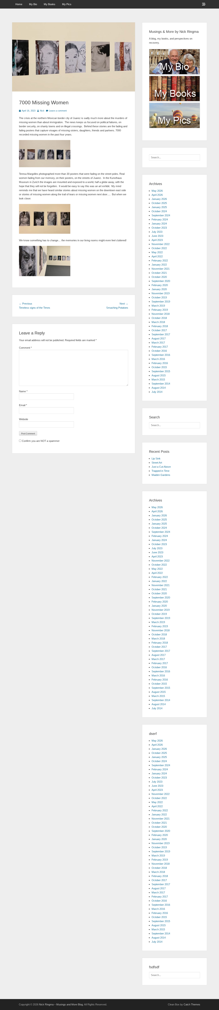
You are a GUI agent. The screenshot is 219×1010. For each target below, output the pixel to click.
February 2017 (160, 346)
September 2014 (161, 383)
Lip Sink (156, 458)
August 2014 (159, 387)
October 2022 (159, 248)
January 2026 (159, 198)
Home (18, 4)
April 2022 (157, 256)
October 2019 (159, 297)
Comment (25, 347)
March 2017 (158, 342)
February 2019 (160, 309)
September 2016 (161, 354)
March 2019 (158, 305)
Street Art (157, 462)
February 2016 (160, 363)
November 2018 (161, 313)
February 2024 (160, 219)
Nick (42, 110)
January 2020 (159, 289)
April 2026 (157, 194)
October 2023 (159, 227)
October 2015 (159, 367)
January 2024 (159, 223)
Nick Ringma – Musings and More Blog (61, 1004)
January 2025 (159, 207)
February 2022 (160, 260)
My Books (49, 4)
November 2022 (161, 244)
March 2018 (158, 322)
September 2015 (161, 371)
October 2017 (159, 330)
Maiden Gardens (161, 474)
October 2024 (159, 211)
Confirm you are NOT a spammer (40, 440)
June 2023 (157, 235)
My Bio (33, 4)
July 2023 (157, 231)
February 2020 (160, 285)
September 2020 (161, 281)
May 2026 (157, 190)
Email (23, 405)
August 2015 (159, 375)
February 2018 (160, 326)
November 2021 (161, 268)
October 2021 (159, 272)
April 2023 (157, 240)
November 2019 (161, 293)
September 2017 (161, 334)
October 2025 (159, 203)
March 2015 (158, 379)
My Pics (66, 4)
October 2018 (159, 317)
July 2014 (157, 391)
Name (23, 391)
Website (23, 419)
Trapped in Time (160, 470)
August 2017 (159, 338)
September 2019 (161, 301)
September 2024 (161, 215)
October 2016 (159, 350)
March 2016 (158, 359)
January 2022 (159, 264)
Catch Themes (192, 1004)
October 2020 (159, 276)
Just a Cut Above (161, 466)
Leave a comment (58, 110)
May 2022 (157, 252)
